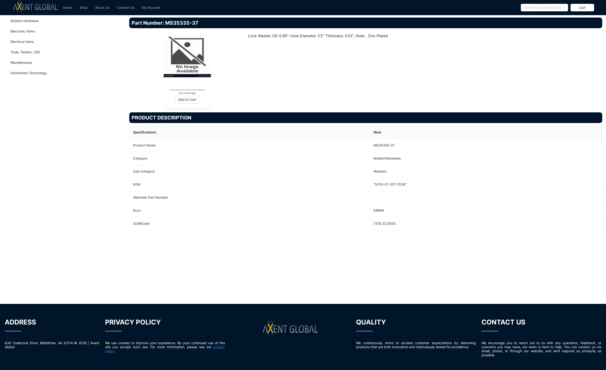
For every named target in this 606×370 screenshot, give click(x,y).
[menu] (290, 7)
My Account (151, 7)
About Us (102, 7)
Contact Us (125, 7)
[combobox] (544, 7)
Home (67, 7)
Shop (84, 7)
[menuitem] (67, 7)
